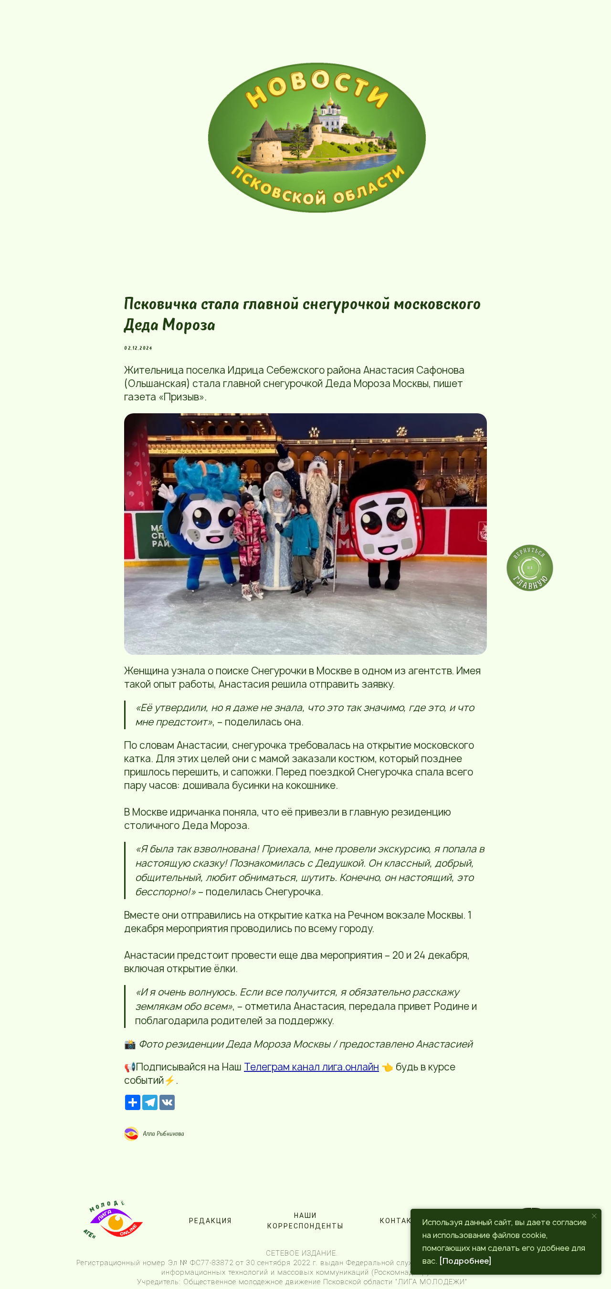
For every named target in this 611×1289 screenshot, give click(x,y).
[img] (317, 138)
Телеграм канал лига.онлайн (311, 1066)
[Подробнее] (465, 1261)
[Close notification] (594, 1216)
